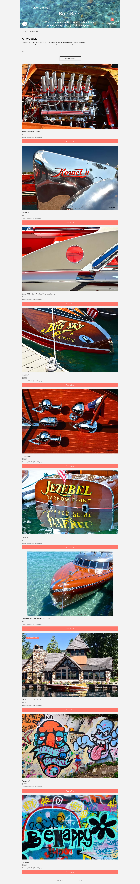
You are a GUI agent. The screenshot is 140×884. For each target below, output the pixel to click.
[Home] (24, 24)
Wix (82, 880)
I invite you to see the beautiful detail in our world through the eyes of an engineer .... (70, 23)
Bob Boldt (71, 13)
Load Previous (70, 58)
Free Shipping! (38, 137)
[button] (112, 19)
